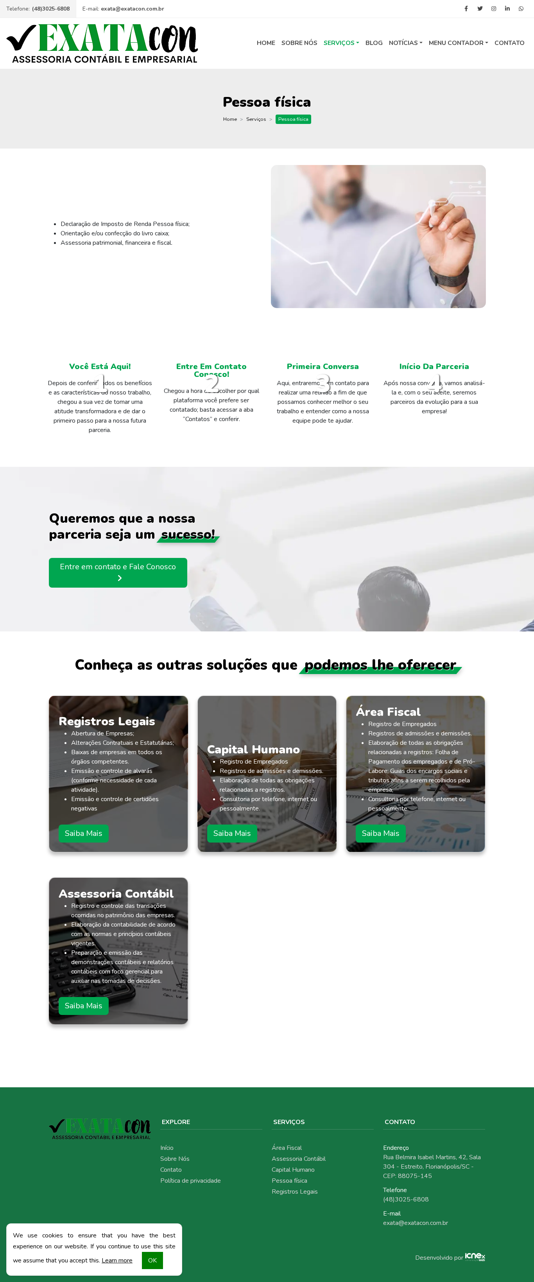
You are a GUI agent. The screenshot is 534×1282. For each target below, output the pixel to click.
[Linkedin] (507, 9)
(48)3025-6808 (51, 9)
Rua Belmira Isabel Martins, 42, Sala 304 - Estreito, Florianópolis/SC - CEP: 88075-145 (432, 1166)
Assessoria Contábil (299, 1159)
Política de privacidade (190, 1180)
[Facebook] (466, 9)
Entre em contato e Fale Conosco (118, 566)
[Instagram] (493, 9)
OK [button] (152, 1260)
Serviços (339, 43)
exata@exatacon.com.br (132, 9)
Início (167, 1148)
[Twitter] (480, 9)
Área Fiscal (287, 1148)
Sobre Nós (299, 43)
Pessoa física (289, 1180)
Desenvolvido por (439, 1257)
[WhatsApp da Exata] (521, 9)
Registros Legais (295, 1191)
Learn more (117, 1260)
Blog (374, 43)
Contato (510, 43)
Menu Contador (456, 43)
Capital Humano (293, 1169)
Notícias (403, 43)
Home (266, 43)
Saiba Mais (83, 833)
